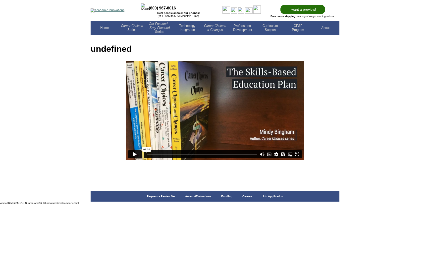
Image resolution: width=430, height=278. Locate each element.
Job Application (272, 196)
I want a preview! (302, 9)
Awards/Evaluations (198, 196)
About (325, 28)
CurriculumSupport (270, 28)
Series (132, 28)
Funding (226, 196)
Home (104, 28)
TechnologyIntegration (187, 28)
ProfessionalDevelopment (242, 28)
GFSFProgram (298, 28)
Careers (247, 196)
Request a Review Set (161, 196)
